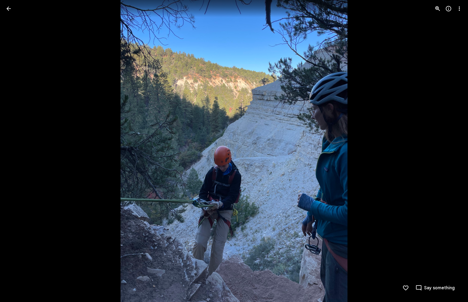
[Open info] (448, 8)
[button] (15, 151)
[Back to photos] (8, 8)
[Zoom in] (437, 8)
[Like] (405, 288)
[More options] (459, 8)
